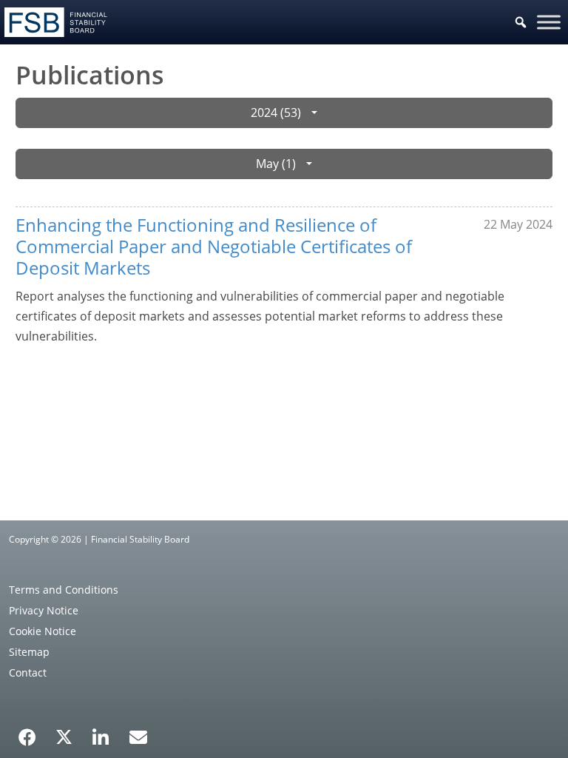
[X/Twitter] (64, 735)
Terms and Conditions (63, 590)
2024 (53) (276, 112)
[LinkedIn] (101, 732)
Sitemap (29, 652)
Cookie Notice (42, 631)
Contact (28, 672)
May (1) (276, 163)
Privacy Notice (43, 610)
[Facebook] (27, 732)
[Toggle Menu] (549, 22)
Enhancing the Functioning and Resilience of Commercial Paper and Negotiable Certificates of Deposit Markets (214, 246)
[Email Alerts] (138, 735)
